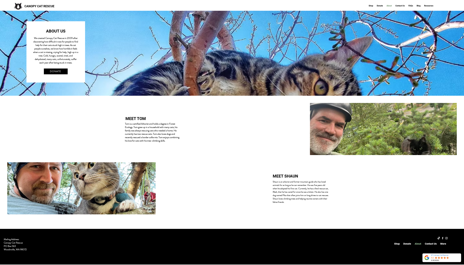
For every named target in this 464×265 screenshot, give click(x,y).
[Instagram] (446, 238)
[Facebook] (442, 238)
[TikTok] (438, 238)
